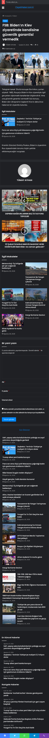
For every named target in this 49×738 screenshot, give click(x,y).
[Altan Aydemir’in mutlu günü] (13, 320)
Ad (3, 382)
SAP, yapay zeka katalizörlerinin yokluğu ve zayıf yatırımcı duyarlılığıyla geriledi (23, 438)
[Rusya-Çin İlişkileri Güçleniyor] (9, 549)
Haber (14, 16)
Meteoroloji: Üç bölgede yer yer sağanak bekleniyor (12, 265)
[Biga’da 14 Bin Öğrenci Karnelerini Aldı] (9, 588)
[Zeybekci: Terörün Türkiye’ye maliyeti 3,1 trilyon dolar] (8, 121)
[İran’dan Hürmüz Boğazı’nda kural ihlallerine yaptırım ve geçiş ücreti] (9, 619)
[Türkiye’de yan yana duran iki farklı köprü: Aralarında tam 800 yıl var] (9, 607)
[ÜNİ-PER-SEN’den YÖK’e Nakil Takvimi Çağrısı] (9, 577)
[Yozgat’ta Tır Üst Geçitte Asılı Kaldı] (13, 294)
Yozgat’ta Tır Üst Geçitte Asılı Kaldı (9, 304)
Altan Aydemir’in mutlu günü (12, 329)
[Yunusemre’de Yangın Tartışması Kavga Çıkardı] (36, 268)
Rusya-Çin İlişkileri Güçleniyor (30, 546)
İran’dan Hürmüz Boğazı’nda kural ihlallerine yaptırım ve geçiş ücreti (31, 618)
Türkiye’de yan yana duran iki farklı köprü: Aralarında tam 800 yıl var (31, 607)
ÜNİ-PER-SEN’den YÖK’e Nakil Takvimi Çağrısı (29, 575)
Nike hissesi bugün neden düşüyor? (17, 473)
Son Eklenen (24, 430)
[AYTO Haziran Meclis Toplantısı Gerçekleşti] (9, 539)
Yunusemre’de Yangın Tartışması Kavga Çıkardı (34, 279)
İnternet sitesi (7, 400)
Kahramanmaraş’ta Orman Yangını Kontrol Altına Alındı (35, 305)
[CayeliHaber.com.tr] (24, 7)
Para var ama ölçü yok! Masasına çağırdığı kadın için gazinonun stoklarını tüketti (23, 465)
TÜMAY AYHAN (11, 45)
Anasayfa (7, 16)
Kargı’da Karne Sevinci (35, 315)
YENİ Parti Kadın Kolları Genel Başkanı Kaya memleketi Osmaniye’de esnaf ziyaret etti (20, 596)
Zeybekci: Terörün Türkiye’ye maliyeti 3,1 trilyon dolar (29, 447)
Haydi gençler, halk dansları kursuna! (18, 479)
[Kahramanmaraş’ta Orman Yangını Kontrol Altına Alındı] (36, 294)
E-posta (5, 391)
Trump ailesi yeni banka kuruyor (17, 2)
